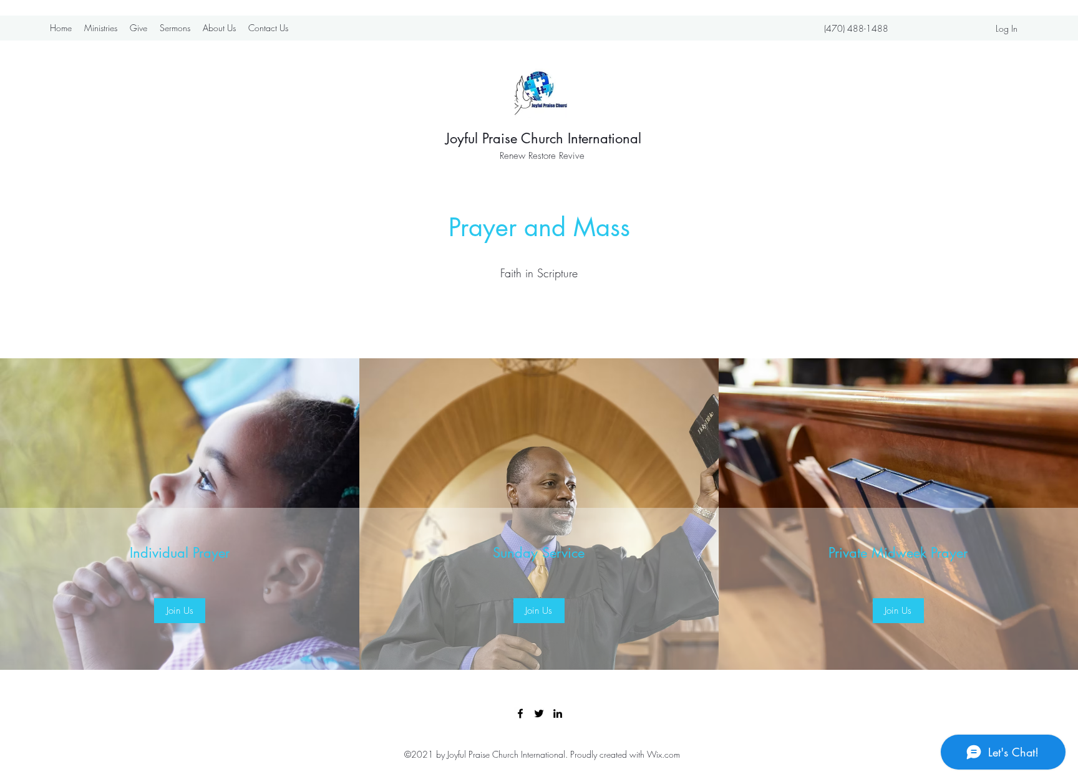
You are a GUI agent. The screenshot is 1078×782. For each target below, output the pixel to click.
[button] (179, 610)
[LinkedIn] (557, 713)
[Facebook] (520, 713)
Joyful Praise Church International (543, 138)
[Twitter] (539, 713)
